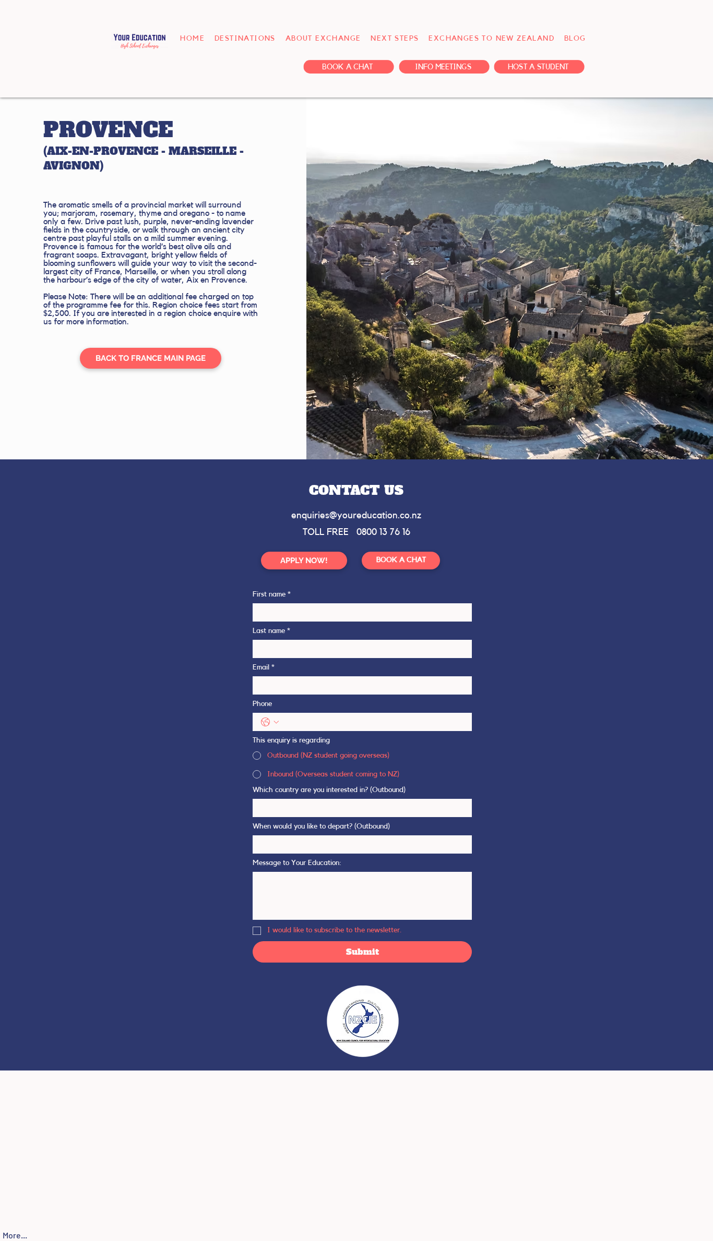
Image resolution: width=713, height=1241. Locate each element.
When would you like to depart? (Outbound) (321, 826)
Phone (262, 704)
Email (264, 667)
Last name (271, 631)
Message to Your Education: (297, 863)
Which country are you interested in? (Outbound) (329, 790)
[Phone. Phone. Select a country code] (269, 722)
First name (272, 594)
